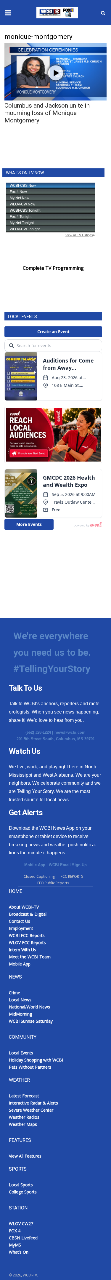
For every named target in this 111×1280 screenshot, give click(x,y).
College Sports (23, 1192)
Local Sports (21, 1185)
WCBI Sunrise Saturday (31, 1021)
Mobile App (34, 865)
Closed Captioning (39, 876)
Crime (14, 992)
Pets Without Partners (30, 1067)
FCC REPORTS (72, 876)
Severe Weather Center (31, 1110)
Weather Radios (24, 1117)
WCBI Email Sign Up (68, 865)
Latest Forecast (24, 1096)
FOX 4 (14, 1230)
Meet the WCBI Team (30, 957)
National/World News (29, 1007)
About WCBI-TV (24, 907)
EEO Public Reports (53, 882)
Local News (20, 1000)
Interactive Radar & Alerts (33, 1103)
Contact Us (19, 921)
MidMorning (20, 1014)
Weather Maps (23, 1124)
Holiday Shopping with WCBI (36, 1060)
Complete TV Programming (53, 268)
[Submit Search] (103, 12)
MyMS (15, 1245)
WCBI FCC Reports (27, 935)
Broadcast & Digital (27, 914)
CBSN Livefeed (23, 1238)
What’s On (18, 1252)
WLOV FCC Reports (27, 942)
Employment (21, 928)
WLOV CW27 (21, 1223)
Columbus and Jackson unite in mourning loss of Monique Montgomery (47, 113)
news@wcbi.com (70, 732)
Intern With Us (22, 949)
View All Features (25, 1156)
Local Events (21, 1053)
